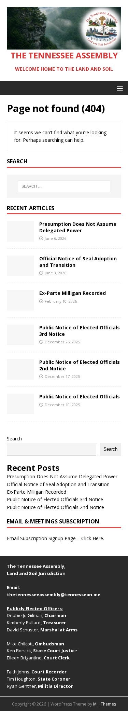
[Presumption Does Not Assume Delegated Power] (20, 237)
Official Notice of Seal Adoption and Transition (78, 261)
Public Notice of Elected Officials (79, 396)
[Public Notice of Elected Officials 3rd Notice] (20, 341)
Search (14, 438)
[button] (118, 88)
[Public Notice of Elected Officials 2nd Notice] (20, 375)
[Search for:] (64, 186)
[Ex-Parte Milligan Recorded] (20, 306)
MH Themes (104, 704)
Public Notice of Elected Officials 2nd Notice (79, 365)
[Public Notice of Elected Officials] (20, 410)
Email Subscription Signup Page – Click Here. (55, 538)
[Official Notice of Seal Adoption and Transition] (20, 272)
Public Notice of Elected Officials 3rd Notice (79, 330)
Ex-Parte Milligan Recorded (72, 293)
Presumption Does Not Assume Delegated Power (77, 227)
